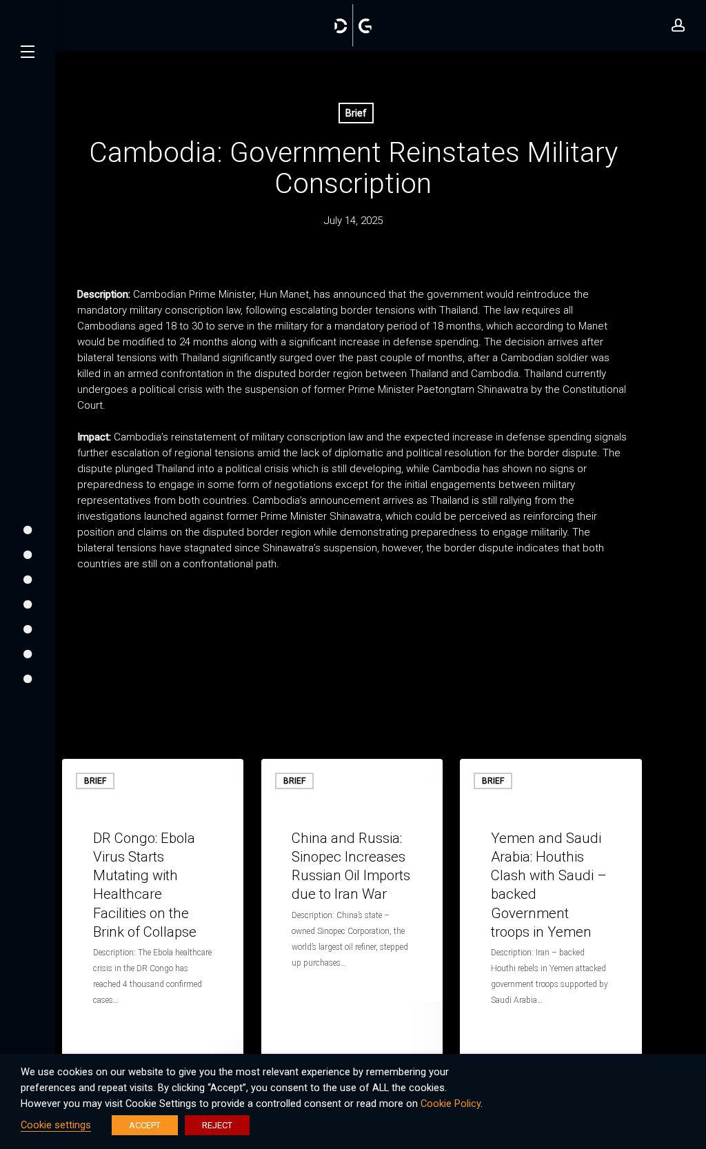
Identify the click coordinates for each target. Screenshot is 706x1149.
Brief (356, 113)
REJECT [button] (217, 1125)
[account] (678, 25)
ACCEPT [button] (145, 1125)
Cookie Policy (451, 1103)
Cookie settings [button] (56, 1125)
